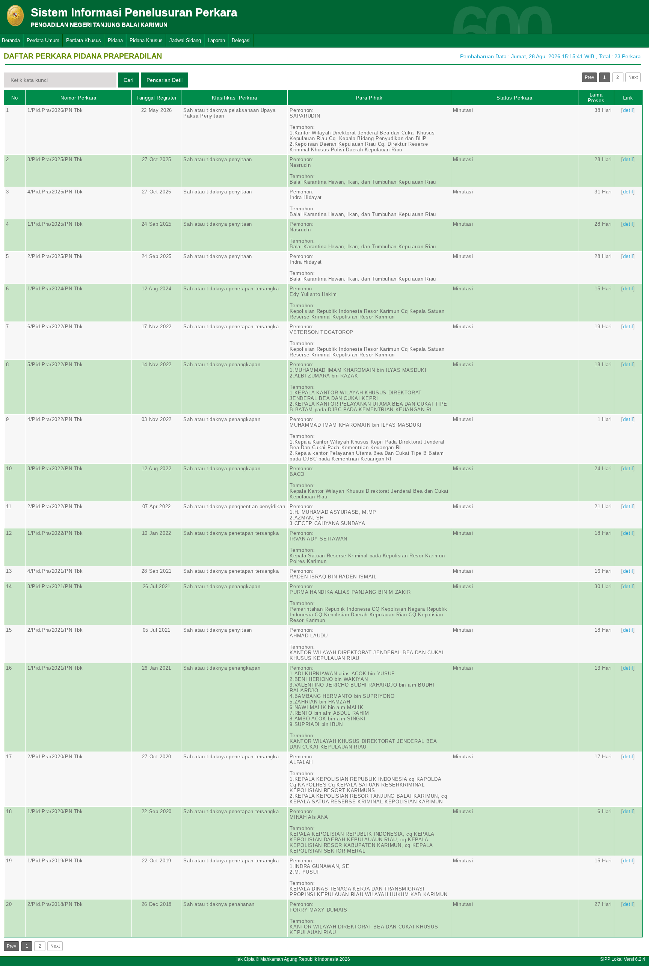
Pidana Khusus (146, 40)
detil (628, 110)
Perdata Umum (43, 40)
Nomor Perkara (78, 98)
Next (633, 77)
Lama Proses (596, 97)
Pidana (115, 40)
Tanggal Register (156, 98)
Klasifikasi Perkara (234, 98)
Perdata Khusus (83, 40)
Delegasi (241, 40)
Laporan (216, 40)
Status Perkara (515, 98)
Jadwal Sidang (185, 40)
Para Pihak (369, 98)
